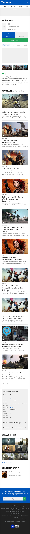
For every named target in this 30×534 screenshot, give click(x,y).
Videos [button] (20, 6)
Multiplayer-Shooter (14, 399)
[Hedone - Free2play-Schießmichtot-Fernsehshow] (15, 246)
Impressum (4, 507)
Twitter (5, 519)
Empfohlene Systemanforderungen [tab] (13, 428)
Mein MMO (14, 515)
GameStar (4, 515)
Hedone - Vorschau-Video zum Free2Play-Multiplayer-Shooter (13, 317)
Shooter (11, 397)
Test (25, 45)
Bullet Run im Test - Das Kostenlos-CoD (10, 170)
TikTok (19, 519)
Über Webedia (23, 507)
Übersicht (5, 45)
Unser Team (9, 507)
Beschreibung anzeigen (8, 84)
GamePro (9, 515)
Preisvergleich (15, 40)
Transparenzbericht (19, 511)
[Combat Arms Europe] (5, 474)
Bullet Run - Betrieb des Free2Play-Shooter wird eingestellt (14, 113)
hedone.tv (12, 407)
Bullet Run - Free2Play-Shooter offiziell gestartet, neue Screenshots (12, 199)
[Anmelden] (24, 499)
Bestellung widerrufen (10, 508)
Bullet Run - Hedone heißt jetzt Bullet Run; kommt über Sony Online (13, 229)
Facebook (10, 519)
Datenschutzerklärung (23, 510)
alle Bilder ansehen (7, 463)
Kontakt (27, 508)
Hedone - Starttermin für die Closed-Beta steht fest (12, 374)
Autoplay (8, 74)
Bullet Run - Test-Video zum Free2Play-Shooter (12, 141)
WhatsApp (23, 519)
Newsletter (22, 508)
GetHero (19, 515)
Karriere (18, 508)
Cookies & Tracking (10, 511)
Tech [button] (27, 6)
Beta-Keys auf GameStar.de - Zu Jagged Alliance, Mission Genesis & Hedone (13, 288)
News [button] (13, 6)
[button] (23, 2)
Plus (13, 45)
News (18, 45)
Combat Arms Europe (15, 472)
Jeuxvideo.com (25, 515)
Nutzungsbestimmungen (7, 510)
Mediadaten (15, 510)
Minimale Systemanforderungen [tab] (12, 423)
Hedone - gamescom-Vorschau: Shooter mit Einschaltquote (13, 346)
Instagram (15, 519)
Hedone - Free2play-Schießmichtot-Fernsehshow (12, 259)
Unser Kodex (16, 507)
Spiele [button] (7, 6)
